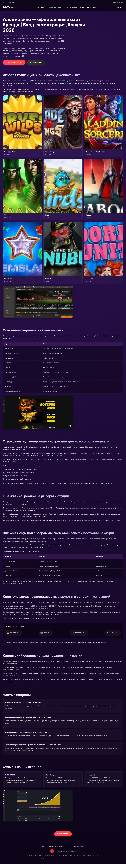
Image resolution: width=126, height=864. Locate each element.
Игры (82, 7)
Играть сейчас (36, 62)
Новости (61, 7)
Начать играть (63, 834)
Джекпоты (39, 7)
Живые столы (91, 7)
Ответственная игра (78, 846)
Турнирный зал (72, 7)
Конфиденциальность (62, 846)
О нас (43, 846)
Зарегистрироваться (14, 62)
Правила (50, 846)
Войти (119, 7)
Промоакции (51, 7)
